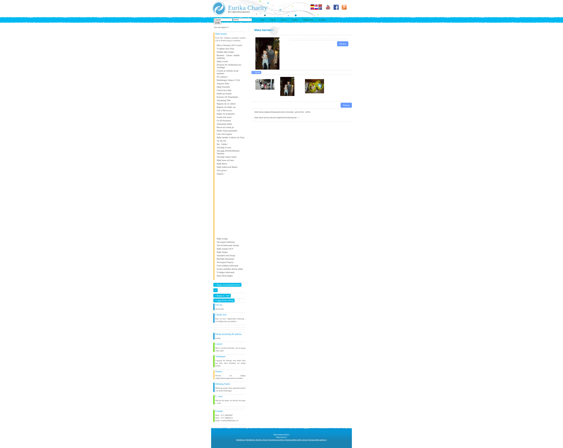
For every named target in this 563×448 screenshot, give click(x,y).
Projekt (272, 20)
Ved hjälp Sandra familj (226, 157)
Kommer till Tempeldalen (227, 97)
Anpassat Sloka (223, 83)
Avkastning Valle (224, 100)
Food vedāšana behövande (227, 266)
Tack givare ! (222, 170)
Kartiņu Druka (261, 440)
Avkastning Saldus (224, 124)
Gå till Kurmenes (224, 121)
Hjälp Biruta (222, 164)
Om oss (283, 20)
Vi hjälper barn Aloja (225, 49)
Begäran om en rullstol (226, 104)
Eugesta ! (220, 174)
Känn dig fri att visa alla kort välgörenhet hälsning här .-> (276, 118)
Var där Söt (221, 141)
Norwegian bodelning (226, 242)
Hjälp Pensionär (223, 87)
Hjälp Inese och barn (225, 160)
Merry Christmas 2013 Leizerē (229, 45)
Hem (262, 20)
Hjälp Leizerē (222, 61)
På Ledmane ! (222, 77)
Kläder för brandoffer (226, 114)
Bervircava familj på (225, 127)
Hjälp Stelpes (222, 252)
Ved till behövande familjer (228, 245)
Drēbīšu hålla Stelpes (225, 52)
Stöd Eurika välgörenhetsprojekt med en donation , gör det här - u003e (282, 112)
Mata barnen (263, 30)
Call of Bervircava (224, 110)
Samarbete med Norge (226, 255)
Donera (294, 20)
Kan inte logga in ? (221, 27)
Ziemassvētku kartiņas (317, 440)
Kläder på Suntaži (224, 94)
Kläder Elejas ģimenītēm (227, 131)
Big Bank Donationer (225, 259)
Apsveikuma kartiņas (276, 440)
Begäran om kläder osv (226, 107)
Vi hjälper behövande (225, 272)
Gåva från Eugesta (224, 134)
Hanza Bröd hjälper (225, 276)
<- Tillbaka (256, 72)
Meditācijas (240, 440)
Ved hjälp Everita (224, 148)
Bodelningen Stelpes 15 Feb (228, 80)
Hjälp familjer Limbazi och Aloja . (231, 137)
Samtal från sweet (224, 117)
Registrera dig (308, 20)
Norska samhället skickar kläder (230, 269)
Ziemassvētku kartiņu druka (296, 440)
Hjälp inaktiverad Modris (227, 167)
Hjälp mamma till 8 (225, 249)
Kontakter (322, 20)
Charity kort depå (224, 90)
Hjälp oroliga (222, 239)
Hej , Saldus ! (222, 144)
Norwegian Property (225, 262)
